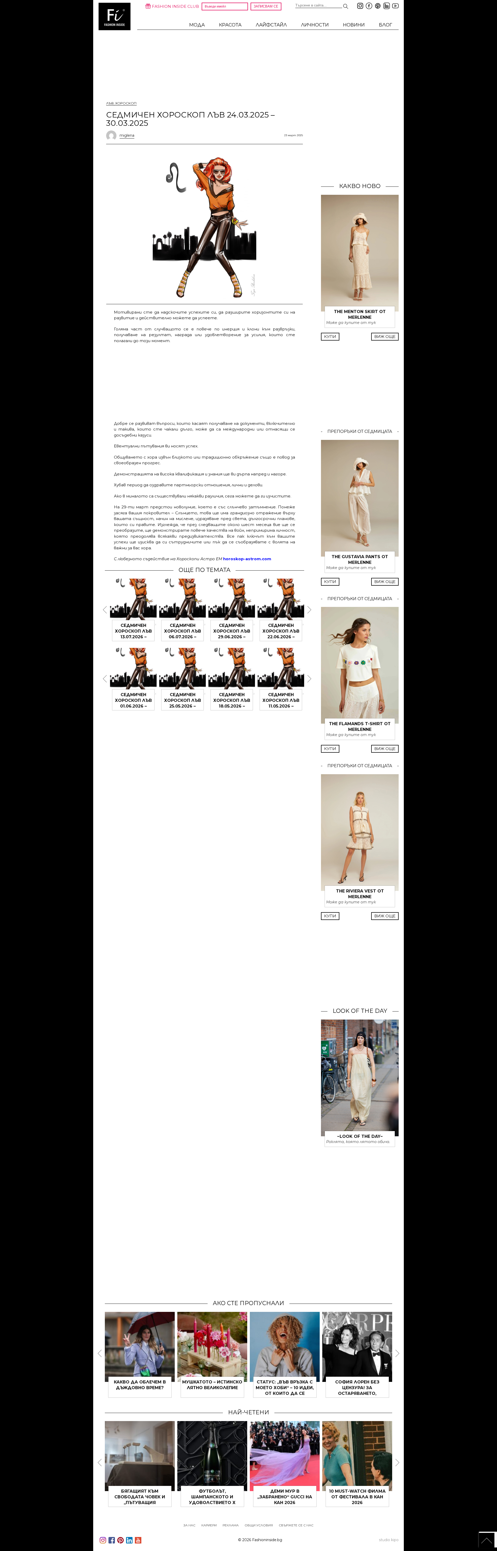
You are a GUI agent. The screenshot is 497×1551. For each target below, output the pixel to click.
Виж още (385, 336)
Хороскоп (126, 103)
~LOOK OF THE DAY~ (360, 1136)
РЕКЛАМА (231, 1525)
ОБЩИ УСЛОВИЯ (259, 1525)
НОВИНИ (354, 25)
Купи (330, 336)
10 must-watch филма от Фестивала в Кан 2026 (357, 1497)
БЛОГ (385, 25)
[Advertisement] (204, 381)
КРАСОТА (230, 25)
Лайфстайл (271, 25)
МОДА (197, 25)
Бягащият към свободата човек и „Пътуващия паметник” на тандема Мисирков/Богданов (139, 1503)
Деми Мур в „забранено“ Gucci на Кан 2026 (284, 1497)
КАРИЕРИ (209, 1525)
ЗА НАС (189, 1525)
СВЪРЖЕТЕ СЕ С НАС (296, 1525)
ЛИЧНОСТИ (315, 25)
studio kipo (389, 1540)
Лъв (110, 103)
